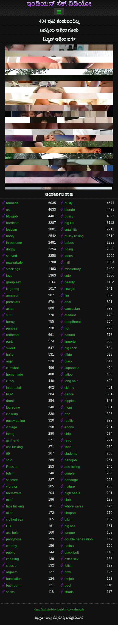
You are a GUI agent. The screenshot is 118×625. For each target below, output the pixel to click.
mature (69, 487)
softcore (12, 480)
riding (68, 249)
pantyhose (14, 539)
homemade (14, 374)
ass (8, 210)
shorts (69, 592)
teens (68, 256)
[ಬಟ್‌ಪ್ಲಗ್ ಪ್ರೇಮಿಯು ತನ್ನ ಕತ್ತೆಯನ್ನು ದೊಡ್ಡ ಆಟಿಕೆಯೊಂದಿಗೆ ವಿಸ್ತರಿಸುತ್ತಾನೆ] (59, 47)
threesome (14, 243)
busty (68, 203)
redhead (12, 335)
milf (67, 262)
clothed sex (14, 519)
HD (8, 526)
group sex (13, 282)
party (9, 342)
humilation (14, 579)
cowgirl (69, 289)
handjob (70, 460)
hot (66, 328)
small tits (70, 229)
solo (9, 460)
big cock (70, 348)
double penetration (78, 539)
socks (10, 592)
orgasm (11, 572)
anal (67, 302)
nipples (69, 401)
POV (9, 394)
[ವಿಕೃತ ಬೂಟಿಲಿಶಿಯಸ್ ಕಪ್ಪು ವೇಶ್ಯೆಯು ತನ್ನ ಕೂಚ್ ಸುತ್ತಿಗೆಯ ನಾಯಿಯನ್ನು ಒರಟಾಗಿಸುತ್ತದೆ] (59, 168)
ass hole (12, 533)
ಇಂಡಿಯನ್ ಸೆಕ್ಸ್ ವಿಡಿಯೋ (59, 3)
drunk (10, 401)
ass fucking (14, 447)
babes (69, 243)
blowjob (12, 216)
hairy (9, 355)
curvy (10, 381)
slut (8, 315)
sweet (10, 348)
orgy (9, 361)
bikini (68, 519)
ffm (66, 295)
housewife (13, 493)
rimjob (69, 579)
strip (67, 434)
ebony (69, 427)
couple (69, 473)
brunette (12, 203)
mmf (9, 500)
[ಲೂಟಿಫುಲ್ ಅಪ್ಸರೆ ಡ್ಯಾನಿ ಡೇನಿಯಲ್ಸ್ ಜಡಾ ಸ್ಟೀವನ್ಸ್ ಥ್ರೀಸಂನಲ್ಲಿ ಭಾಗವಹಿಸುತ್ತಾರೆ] (59, 138)
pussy (68, 216)
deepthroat (72, 322)
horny (10, 322)
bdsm (10, 473)
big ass (69, 526)
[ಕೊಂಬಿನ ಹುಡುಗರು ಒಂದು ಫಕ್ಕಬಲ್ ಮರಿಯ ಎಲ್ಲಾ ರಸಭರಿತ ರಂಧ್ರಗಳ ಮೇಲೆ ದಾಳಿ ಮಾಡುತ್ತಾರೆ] (59, 120)
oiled (9, 513)
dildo (68, 355)
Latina (69, 546)
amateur (12, 295)
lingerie (70, 342)
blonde (69, 210)
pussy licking (74, 236)
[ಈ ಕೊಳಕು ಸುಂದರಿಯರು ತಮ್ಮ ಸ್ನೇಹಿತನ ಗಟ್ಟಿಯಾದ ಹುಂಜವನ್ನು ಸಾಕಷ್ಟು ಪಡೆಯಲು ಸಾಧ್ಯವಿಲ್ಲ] (59, 174)
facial (68, 447)
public (10, 552)
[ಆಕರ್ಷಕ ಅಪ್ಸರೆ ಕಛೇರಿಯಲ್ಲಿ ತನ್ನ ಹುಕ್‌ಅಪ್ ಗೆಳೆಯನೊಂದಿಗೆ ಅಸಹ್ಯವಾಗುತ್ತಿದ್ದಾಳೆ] (59, 162)
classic (11, 566)
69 (8, 454)
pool (67, 585)
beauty (69, 282)
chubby (11, 546)
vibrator (11, 487)
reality (69, 421)
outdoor (70, 315)
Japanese (71, 368)
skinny (69, 388)
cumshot (12, 368)
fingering (12, 289)
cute (67, 276)
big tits (69, 223)
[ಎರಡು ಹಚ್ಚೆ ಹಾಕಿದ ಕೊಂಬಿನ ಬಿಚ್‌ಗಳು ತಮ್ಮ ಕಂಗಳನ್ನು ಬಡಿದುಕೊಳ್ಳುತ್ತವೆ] (59, 54)
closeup (12, 414)
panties (11, 328)
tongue (69, 533)
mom (68, 407)
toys (9, 276)
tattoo (68, 374)
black (68, 361)
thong (10, 434)
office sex (71, 559)
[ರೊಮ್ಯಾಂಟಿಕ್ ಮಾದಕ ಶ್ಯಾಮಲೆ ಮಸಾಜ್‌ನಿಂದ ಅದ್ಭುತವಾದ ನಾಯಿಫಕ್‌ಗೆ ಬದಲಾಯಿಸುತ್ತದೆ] (59, 114)
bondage (71, 480)
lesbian (11, 229)
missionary (72, 269)
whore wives (73, 506)
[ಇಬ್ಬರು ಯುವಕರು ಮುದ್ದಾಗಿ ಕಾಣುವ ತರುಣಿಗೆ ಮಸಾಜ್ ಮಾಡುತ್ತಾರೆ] (59, 78)
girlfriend (12, 440)
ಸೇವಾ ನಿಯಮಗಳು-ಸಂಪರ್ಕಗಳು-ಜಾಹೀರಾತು (59, 609)
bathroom (13, 585)
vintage (11, 427)
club (67, 500)
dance (69, 394)
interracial (13, 388)
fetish (68, 566)
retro (67, 440)
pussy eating (15, 421)
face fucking (15, 506)
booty (10, 236)
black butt (71, 552)
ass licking (72, 467)
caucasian (72, 309)
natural (69, 335)
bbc (67, 414)
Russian (12, 467)
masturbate (14, 262)
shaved (11, 256)
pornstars (13, 302)
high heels (72, 493)
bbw (67, 572)
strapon (70, 513)
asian (10, 309)
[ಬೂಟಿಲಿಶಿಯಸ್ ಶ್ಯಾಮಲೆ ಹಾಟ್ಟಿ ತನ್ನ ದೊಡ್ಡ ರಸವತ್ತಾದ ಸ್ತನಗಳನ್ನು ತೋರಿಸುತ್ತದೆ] (59, 90)
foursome (13, 407)
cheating (12, 559)
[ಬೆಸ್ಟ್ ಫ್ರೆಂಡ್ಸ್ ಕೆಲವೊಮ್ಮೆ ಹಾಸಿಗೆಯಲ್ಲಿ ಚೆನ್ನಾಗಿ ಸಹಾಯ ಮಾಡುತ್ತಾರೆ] (59, 180)
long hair (71, 381)
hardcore (12, 223)
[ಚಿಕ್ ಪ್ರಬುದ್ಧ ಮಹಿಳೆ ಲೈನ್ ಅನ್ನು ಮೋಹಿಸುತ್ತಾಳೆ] (59, 60)
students (70, 454)
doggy (10, 249)
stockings (13, 269)
